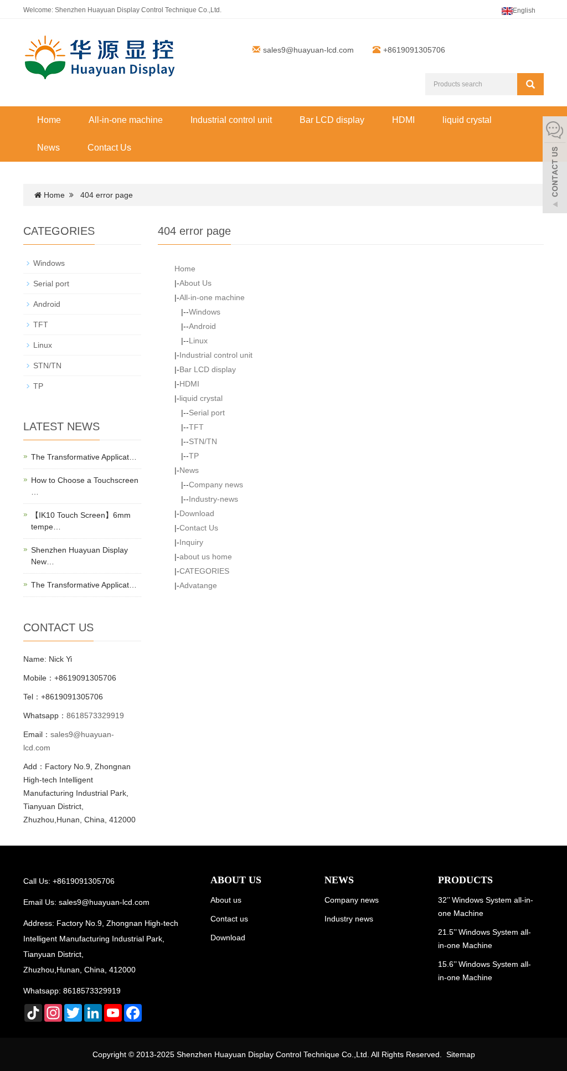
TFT (196, 427)
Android (202, 326)
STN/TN (203, 441)
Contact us (229, 918)
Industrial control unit (231, 120)
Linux (198, 340)
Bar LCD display (332, 120)
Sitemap (460, 1054)
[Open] (555, 166)
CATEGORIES (204, 571)
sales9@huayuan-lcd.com (308, 49)
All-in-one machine (126, 120)
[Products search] (530, 84)
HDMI (403, 120)
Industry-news (213, 499)
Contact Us (109, 147)
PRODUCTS (465, 879)
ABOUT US (235, 879)
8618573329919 (95, 715)
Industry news (348, 918)
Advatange (198, 585)
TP (194, 455)
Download (196, 513)
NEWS (339, 879)
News (48, 147)
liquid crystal (467, 120)
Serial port (207, 412)
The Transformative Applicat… (84, 456)
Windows (204, 311)
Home (49, 120)
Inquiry (191, 542)
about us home (205, 556)
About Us (195, 283)
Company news (216, 484)
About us (225, 899)
